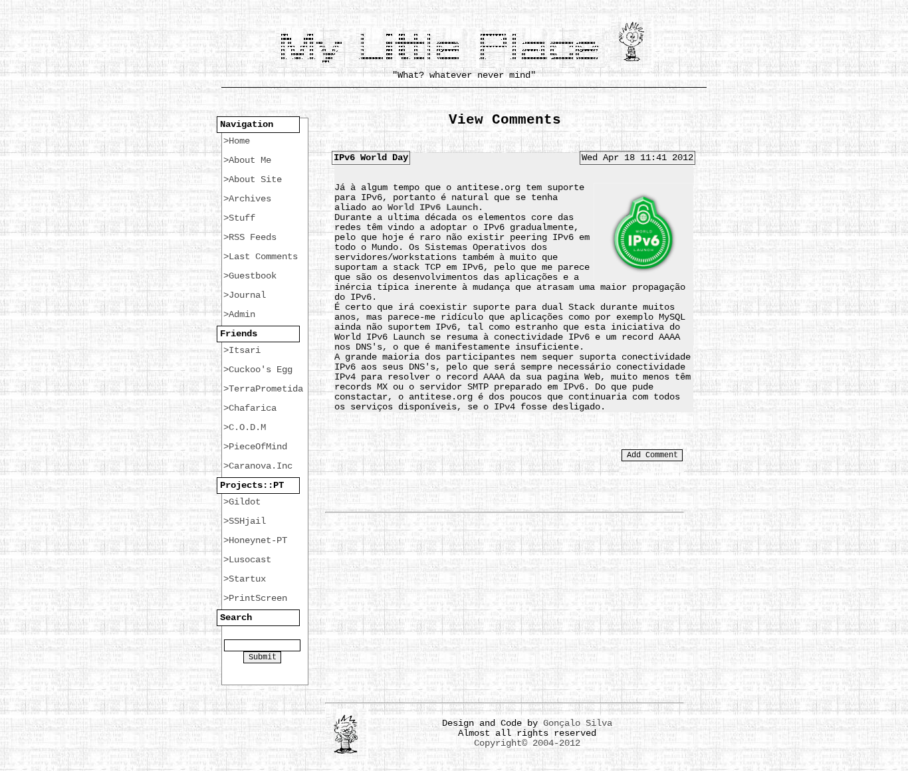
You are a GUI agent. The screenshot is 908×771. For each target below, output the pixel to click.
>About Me (247, 160)
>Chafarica (250, 408)
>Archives (247, 198)
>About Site (252, 179)
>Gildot (242, 501)
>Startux (244, 579)
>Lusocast (247, 559)
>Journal (244, 295)
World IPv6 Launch (433, 207)
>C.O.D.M (244, 427)
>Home (236, 141)
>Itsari (242, 350)
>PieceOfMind (255, 446)
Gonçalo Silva (577, 723)
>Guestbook (250, 276)
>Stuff (239, 218)
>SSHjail (244, 521)
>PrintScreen (255, 598)
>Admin (239, 314)
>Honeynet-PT (255, 540)
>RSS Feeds (250, 237)
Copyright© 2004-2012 (527, 743)
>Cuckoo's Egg (257, 369)
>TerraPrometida (263, 389)
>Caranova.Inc (257, 466)
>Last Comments (260, 256)
